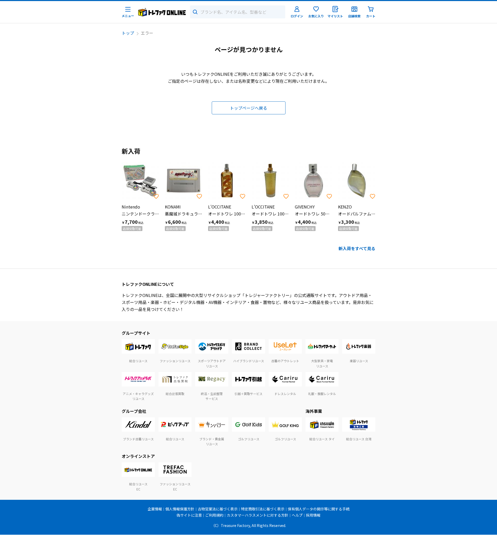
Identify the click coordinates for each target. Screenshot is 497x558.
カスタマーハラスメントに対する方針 (257, 515)
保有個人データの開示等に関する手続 (318, 508)
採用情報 (313, 515)
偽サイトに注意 (189, 515)
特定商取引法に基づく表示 (262, 508)
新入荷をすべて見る (357, 248)
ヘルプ (297, 515)
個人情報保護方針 (179, 508)
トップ (128, 33)
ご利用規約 (214, 515)
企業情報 (155, 508)
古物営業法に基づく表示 (218, 508)
